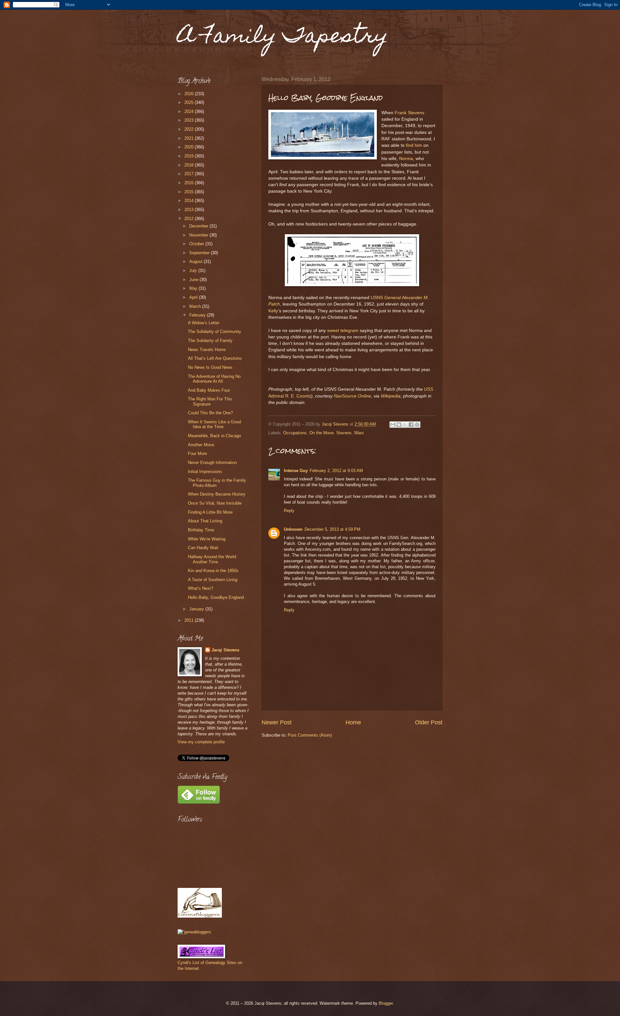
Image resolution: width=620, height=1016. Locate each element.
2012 (189, 218)
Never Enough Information (212, 462)
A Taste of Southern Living (212, 579)
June (194, 279)
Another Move (201, 444)
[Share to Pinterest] (417, 424)
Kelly (273, 310)
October (197, 243)
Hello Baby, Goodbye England (216, 597)
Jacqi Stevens (225, 650)
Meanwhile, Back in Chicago (214, 435)
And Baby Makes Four (209, 390)
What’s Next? (200, 588)
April (194, 297)
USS (428, 389)
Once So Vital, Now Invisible (215, 503)
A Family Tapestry (283, 37)
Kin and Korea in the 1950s (213, 570)
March (195, 306)
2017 (189, 173)
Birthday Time (201, 530)
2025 (189, 102)
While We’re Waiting (206, 539)
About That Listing (205, 520)
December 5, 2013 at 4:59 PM (332, 529)
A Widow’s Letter (203, 322)
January (197, 609)
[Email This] (392, 424)
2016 (189, 182)
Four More (197, 453)
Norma (406, 158)
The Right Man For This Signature (210, 401)
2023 (189, 120)
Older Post (428, 722)
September (200, 252)
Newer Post (277, 722)
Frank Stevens (409, 112)
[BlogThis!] (399, 424)
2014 (189, 200)
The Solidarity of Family (210, 340)
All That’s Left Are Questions (215, 358)
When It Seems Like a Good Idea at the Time (214, 424)
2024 (189, 111)
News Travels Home (207, 349)
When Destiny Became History (216, 494)
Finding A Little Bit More (210, 512)
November (199, 235)
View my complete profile (201, 741)
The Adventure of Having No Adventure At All (214, 379)
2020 (189, 147)
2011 (189, 620)
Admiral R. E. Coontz (289, 396)
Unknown (293, 529)
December (199, 226)
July (193, 270)
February (198, 315)
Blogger (386, 1003)
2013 (189, 209)
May (194, 288)
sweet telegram (342, 330)
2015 (189, 191)
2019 (189, 156)
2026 (189, 93)
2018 (189, 165)
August (196, 261)
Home (353, 722)
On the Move (321, 432)
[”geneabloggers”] (194, 932)
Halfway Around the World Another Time (212, 559)
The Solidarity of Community (214, 331)
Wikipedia (390, 396)
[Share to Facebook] (411, 424)
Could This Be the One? (210, 412)
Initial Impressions (205, 471)
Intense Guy (296, 470)
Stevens (344, 432)
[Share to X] (405, 424)
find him (414, 145)
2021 (189, 138)
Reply (289, 510)
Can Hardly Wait (203, 547)
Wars (359, 432)
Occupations (295, 432)
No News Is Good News (210, 367)
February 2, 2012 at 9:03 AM (336, 470)
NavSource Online (352, 396)
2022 (189, 129)
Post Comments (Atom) (310, 735)
